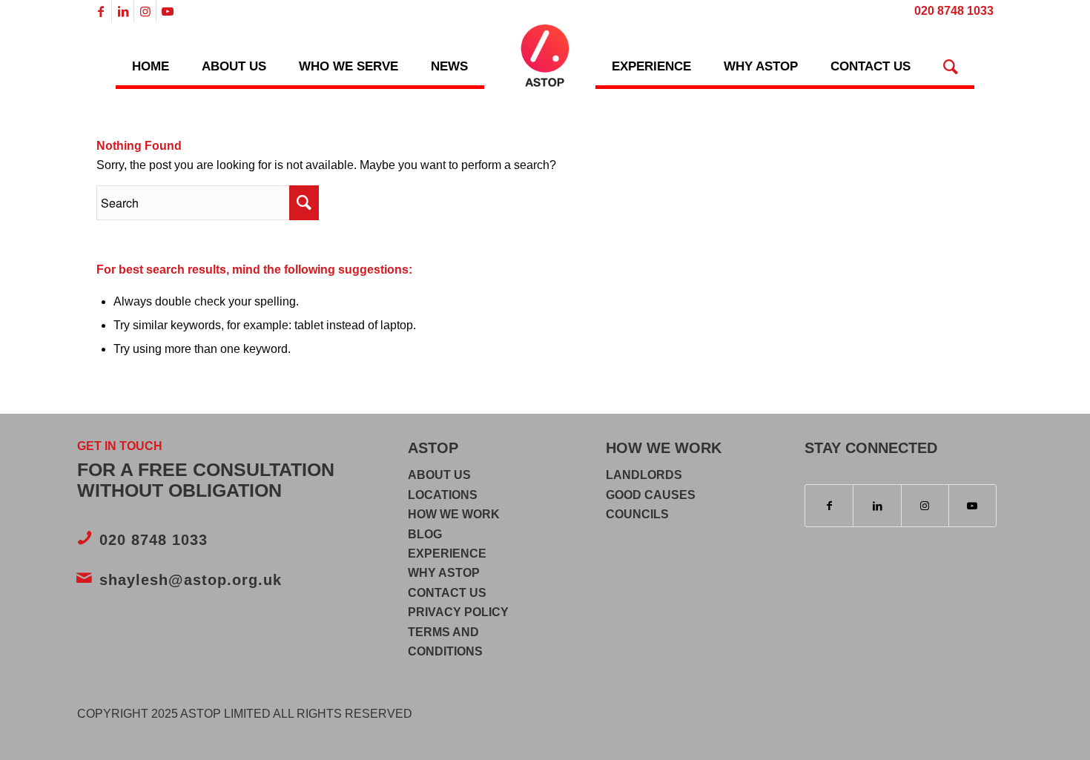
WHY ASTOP (444, 572)
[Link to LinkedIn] (122, 11)
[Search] (950, 55)
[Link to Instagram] (145, 11)
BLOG (425, 534)
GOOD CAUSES (651, 495)
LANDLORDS (644, 475)
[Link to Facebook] (100, 11)
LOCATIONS (443, 495)
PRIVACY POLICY (458, 612)
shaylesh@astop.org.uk (190, 580)
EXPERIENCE (447, 553)
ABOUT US (439, 475)
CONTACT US (447, 592)
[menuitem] (950, 11)
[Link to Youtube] (167, 11)
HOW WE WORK (454, 514)
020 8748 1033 (153, 540)
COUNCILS (637, 514)
